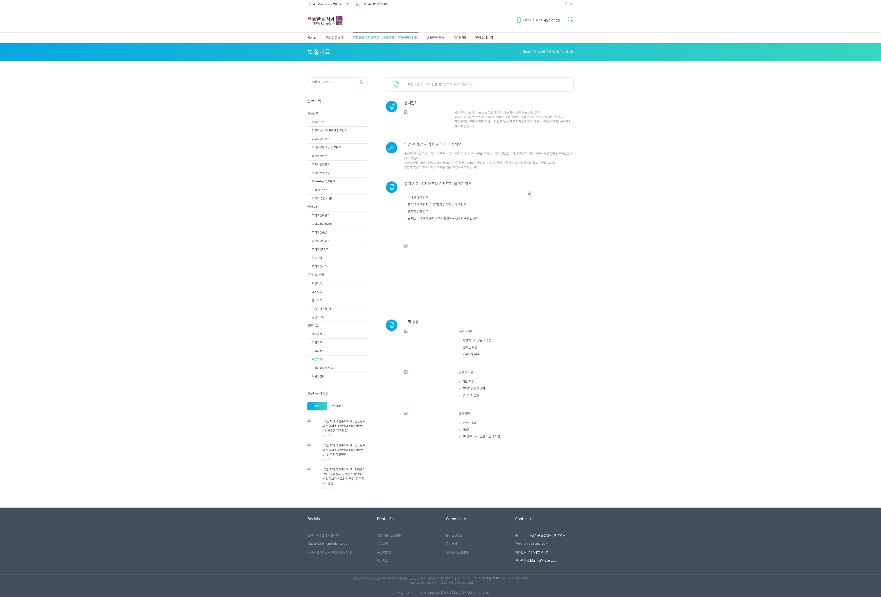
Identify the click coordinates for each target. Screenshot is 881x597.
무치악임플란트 (321, 164)
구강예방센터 (315, 275)
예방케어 (317, 283)
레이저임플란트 (321, 139)
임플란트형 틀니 (321, 173)
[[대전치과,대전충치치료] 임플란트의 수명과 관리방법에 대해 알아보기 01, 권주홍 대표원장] (313, 445)
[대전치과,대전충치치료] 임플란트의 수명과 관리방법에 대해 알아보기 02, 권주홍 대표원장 (344, 426)
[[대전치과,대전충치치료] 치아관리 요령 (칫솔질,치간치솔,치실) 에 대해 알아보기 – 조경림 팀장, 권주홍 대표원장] (313, 469)
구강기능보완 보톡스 (323, 368)
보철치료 (317, 359)
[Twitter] (571, 4)
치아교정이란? (320, 215)
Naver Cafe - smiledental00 (328, 544)
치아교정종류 (319, 232)
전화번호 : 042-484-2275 (532, 544)
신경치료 (317, 351)
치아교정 (312, 207)
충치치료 (317, 334)
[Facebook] (566, 4)
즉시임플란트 (319, 156)
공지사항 (451, 544)
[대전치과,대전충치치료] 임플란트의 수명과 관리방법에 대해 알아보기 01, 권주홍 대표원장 (344, 450)
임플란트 (312, 113)
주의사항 (317, 257)
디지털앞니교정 (321, 240)
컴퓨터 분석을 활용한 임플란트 (329, 130)
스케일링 (317, 291)
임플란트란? (319, 122)
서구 (331, 4)
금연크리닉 (318, 317)
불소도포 (317, 300)
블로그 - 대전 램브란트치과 (324, 535)
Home (527, 52)
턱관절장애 (318, 376)
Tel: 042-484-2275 (486, 578)
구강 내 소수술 (320, 190)
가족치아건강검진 (322, 308)
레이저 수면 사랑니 (323, 198)
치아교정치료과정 (322, 223)
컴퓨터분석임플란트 (389, 535)
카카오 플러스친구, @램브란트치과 (329, 552)
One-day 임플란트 (323, 181)
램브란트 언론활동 (457, 552)
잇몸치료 (317, 342)
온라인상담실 (454, 535)
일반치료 (554, 52)
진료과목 (540, 52)
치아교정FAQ (320, 249)
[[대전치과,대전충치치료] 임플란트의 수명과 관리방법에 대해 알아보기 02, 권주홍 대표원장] (313, 421)
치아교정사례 (319, 266)
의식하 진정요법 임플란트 (326, 147)
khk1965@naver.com (375, 4)
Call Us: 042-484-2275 (541, 20)
